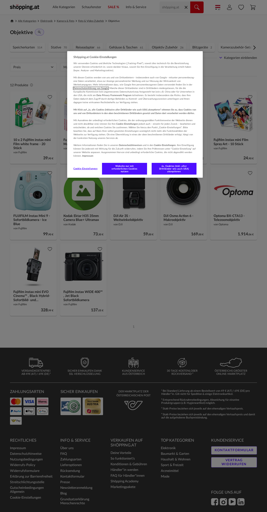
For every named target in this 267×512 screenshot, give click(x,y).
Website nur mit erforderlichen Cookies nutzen (124, 169)
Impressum (87, 156)
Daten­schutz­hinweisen (130, 145)
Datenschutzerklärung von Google (90, 88)
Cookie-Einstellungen (85, 168)
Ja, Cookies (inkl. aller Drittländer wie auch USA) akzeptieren (174, 169)
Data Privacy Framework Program (113, 95)
